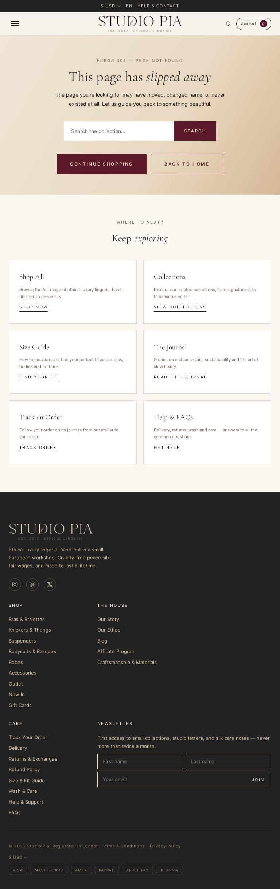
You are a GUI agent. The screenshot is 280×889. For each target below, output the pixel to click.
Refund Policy (24, 769)
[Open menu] (51, 23)
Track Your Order (28, 737)
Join (258, 779)
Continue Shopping (101, 164)
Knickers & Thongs (30, 630)
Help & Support (26, 802)
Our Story (108, 619)
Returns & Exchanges (33, 759)
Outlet (16, 684)
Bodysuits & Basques (32, 651)
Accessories (22, 673)
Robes (16, 662)
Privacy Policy (165, 846)
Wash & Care (23, 791)
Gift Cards (20, 705)
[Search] (228, 23)
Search (195, 130)
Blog (102, 641)
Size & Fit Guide (27, 780)
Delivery (18, 748)
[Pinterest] (32, 584)
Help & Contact (158, 5)
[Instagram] (15, 584)
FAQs (15, 812)
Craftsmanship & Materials (127, 662)
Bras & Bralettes (27, 619)
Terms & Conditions (123, 846)
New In (17, 694)
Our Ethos (108, 630)
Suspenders (22, 641)
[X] (50, 584)
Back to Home (187, 164)
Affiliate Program (116, 651)
